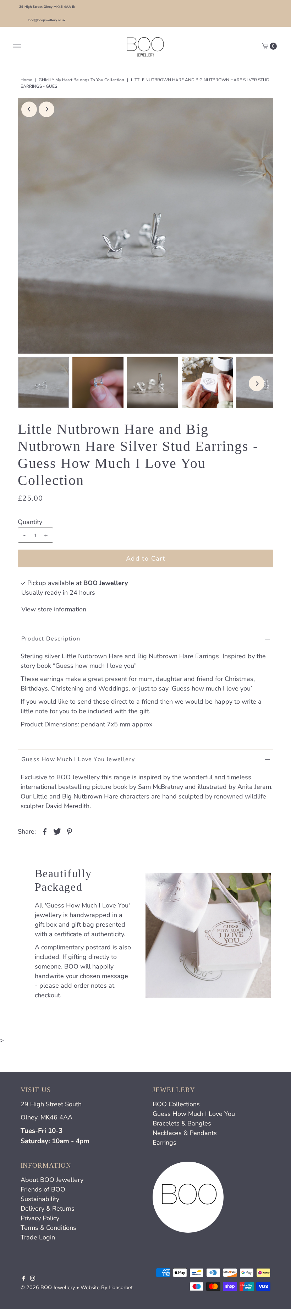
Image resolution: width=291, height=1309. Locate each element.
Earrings (164, 1142)
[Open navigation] (17, 46)
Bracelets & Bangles (182, 1123)
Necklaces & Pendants (185, 1133)
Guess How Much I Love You (194, 1113)
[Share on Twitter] (57, 831)
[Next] (46, 109)
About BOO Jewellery (52, 1180)
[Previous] (29, 109)
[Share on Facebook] (44, 831)
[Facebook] (23, 1278)
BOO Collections (176, 1104)
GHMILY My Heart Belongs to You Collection (81, 80)
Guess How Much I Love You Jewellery (78, 759)
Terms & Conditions (48, 1227)
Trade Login (38, 1237)
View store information (53, 609)
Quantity (30, 522)
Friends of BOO (43, 1189)
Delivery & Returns (48, 1208)
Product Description (50, 639)
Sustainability (40, 1199)
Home (26, 80)
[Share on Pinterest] (69, 831)
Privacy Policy (40, 1218)
